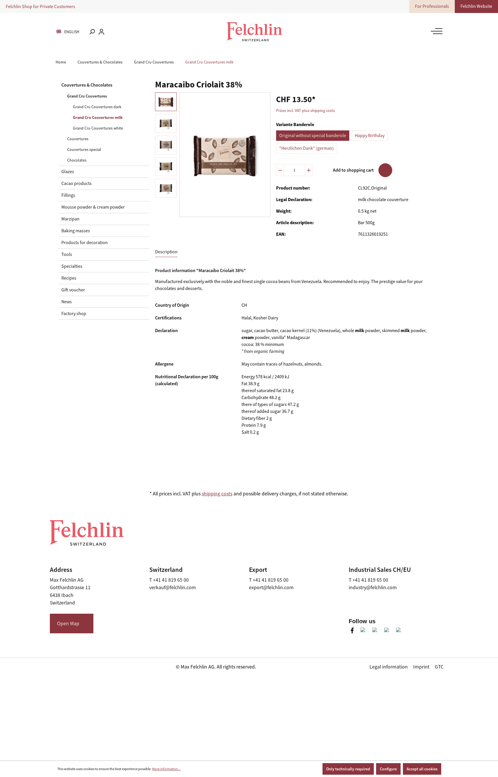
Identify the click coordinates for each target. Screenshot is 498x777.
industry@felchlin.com (373, 587)
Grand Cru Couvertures (87, 96)
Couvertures (77, 138)
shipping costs (217, 493)
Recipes (68, 278)
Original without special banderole (312, 135)
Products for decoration (84, 243)
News (66, 302)
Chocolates (76, 160)
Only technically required (348, 769)
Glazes (67, 172)
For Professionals (432, 6)
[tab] (166, 252)
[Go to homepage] (254, 31)
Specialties (71, 266)
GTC (439, 667)
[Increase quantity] (309, 170)
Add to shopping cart (353, 170)
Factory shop (73, 314)
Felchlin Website (476, 6)
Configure (388, 769)
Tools (66, 254)
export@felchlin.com (271, 587)
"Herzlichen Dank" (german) (306, 148)
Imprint (421, 667)
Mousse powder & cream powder (93, 207)
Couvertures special (84, 149)
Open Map (68, 623)
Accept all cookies (422, 769)
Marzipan (70, 219)
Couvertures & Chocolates (86, 85)
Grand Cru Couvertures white (98, 128)
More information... (166, 769)
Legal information (388, 667)
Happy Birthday (369, 135)
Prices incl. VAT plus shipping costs (305, 110)
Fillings (68, 195)
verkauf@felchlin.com (172, 587)
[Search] (92, 32)
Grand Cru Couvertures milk (98, 117)
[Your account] (101, 32)
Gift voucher (73, 290)
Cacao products (76, 183)
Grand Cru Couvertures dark (97, 106)
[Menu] (435, 31)
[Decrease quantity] (280, 170)
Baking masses (75, 231)
